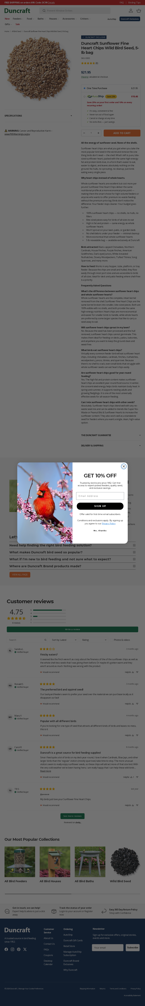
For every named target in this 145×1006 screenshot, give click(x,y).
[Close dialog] (123, 466)
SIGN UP (100, 506)
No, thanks (100, 531)
